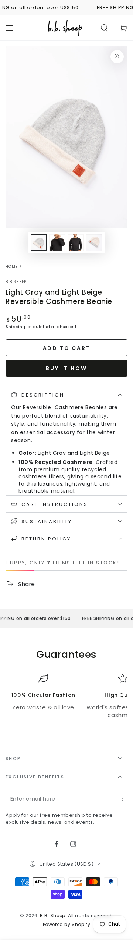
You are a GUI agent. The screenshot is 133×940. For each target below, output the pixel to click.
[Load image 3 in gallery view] (76, 242)
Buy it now (66, 368)
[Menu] (9, 28)
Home (12, 266)
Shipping (15, 327)
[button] (104, 28)
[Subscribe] (123, 799)
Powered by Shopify (67, 924)
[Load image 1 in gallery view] (39, 242)
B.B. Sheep (52, 915)
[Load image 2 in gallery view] (57, 242)
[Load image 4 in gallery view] (94, 242)
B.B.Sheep (16, 281)
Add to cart (67, 348)
